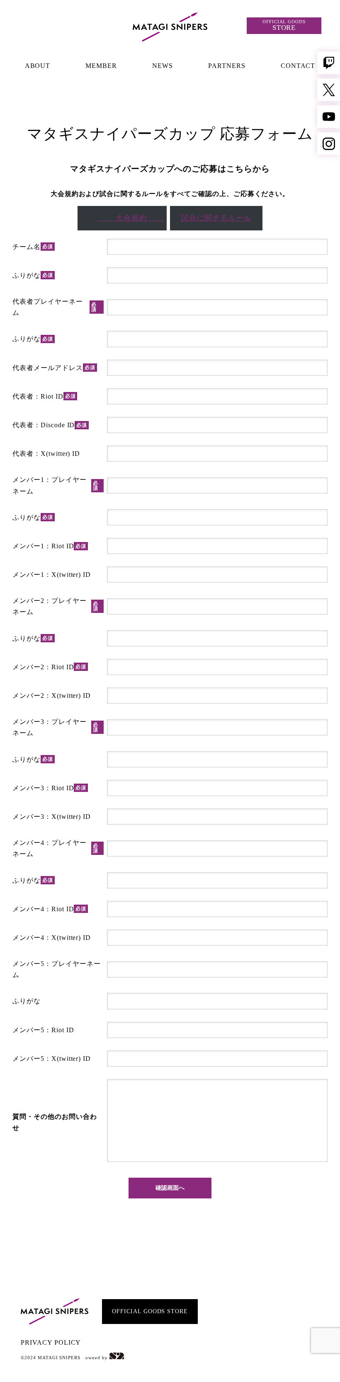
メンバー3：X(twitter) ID (51, 816)
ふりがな (32, 275)
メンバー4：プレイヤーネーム (55, 848)
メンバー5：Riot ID (43, 1029)
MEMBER (101, 65)
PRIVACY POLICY (51, 1342)
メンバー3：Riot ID (49, 787)
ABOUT (38, 65)
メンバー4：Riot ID (49, 908)
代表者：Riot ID (43, 396)
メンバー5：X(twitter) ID (51, 1058)
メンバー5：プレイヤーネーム (56, 969)
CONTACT (298, 65)
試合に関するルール (216, 218)
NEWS (162, 65)
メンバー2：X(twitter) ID (51, 695)
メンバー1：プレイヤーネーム (55, 485)
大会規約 (131, 218)
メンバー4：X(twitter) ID (51, 937)
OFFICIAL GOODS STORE (150, 1311)
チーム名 (32, 246)
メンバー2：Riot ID (49, 666)
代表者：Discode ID (49, 424)
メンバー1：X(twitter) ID (51, 574)
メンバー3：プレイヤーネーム (55, 727)
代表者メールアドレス (53, 367)
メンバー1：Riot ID (49, 545)
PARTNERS (226, 65)
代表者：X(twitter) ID (46, 453)
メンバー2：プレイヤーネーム (55, 606)
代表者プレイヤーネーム (54, 307)
